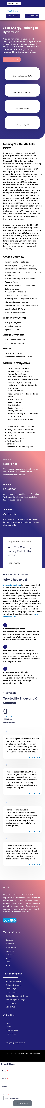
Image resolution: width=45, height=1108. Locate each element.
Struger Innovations (12, 585)
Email (4, 1079)
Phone (4, 1087)
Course (5, 1094)
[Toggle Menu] (32, 11)
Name (4, 1071)
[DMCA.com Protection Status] (9, 920)
